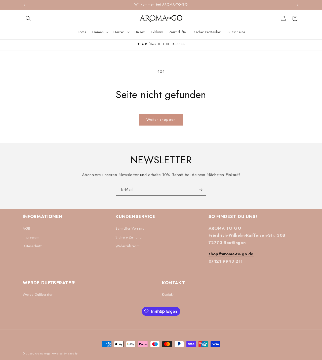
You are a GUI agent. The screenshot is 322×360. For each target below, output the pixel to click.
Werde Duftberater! (38, 294)
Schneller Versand (129, 228)
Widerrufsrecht (127, 245)
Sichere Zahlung (128, 236)
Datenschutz (32, 245)
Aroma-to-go (43, 353)
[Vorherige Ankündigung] (24, 5)
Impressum (31, 236)
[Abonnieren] (200, 190)
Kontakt (168, 294)
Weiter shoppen (161, 119)
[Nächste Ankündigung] (297, 5)
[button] (28, 18)
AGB (26, 228)
